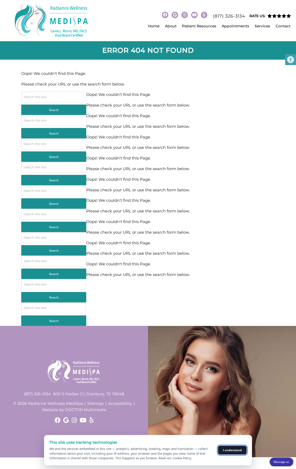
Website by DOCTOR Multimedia (74, 409)
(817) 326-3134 (229, 16)
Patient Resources (199, 26)
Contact (283, 26)
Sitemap (95, 403)
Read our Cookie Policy (174, 458)
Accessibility (120, 403)
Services (262, 26)
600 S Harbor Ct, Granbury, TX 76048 (88, 394)
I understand (232, 450)
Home (153, 26)
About (171, 26)
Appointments (235, 26)
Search (54, 110)
